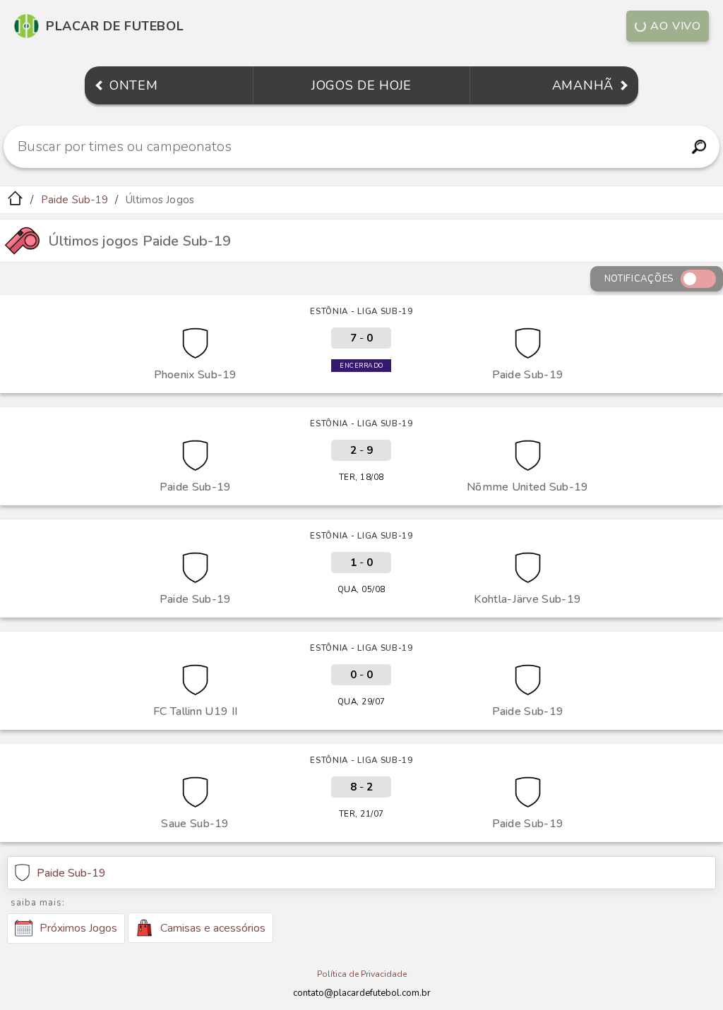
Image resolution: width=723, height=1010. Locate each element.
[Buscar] (698, 147)
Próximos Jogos (78, 928)
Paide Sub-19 (74, 200)
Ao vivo (675, 26)
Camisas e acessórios (212, 928)
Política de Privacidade (362, 974)
